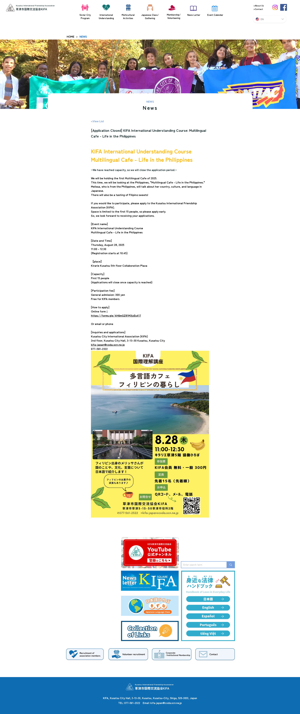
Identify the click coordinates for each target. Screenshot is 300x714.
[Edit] (222, 607)
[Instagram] (275, 7)
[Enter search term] (231, 565)
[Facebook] (283, 7)
